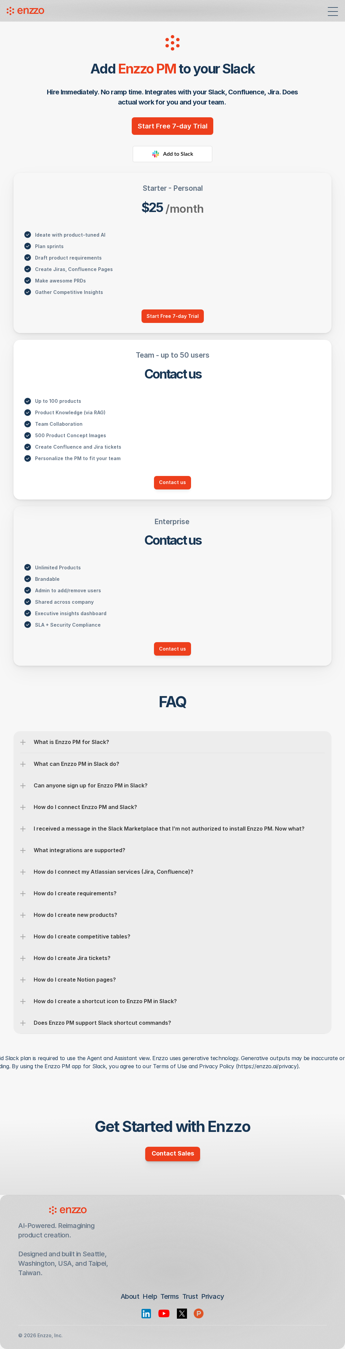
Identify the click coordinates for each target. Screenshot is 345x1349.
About (130, 1296)
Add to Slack (178, 154)
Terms (169, 1296)
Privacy (212, 1296)
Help (150, 1296)
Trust (190, 1296)
